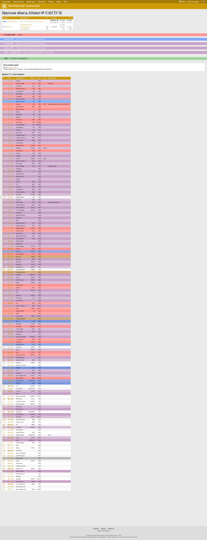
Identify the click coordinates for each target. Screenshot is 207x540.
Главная (96, 528)
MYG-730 (11, 210)
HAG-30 (10, 107)
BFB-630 (10, 244)
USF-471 (10, 370)
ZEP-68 (10, 112)
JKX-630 (10, 461)
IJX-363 (10, 406)
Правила (111, 528)
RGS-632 (10, 272)
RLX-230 (10, 202)
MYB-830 (11, 303)
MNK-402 (11, 466)
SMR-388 (11, 458)
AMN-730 (11, 140)
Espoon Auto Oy (25, 26)
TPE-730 (11, 120)
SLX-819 (10, 430)
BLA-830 (10, 215)
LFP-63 (10, 104)
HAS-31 (10, 109)
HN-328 (10, 127)
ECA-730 (10, 207)
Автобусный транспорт (24, 5)
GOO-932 (11, 435)
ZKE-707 (11, 337)
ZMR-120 (11, 427)
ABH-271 (11, 132)
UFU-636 (10, 251)
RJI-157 (10, 373)
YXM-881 (11, 481)
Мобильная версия (103, 531)
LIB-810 (10, 277)
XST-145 (10, 404)
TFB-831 (10, 241)
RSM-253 (11, 448)
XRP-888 (11, 479)
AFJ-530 (10, 228)
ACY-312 (10, 259)
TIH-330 (10, 275)
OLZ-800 (10, 381)
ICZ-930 (10, 443)
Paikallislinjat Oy (25, 29)
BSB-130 (10, 425)
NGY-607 (10, 254)
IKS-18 (10, 114)
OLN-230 (11, 174)
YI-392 (10, 83)
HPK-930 (10, 171)
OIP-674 (10, 295)
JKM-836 (10, 453)
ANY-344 (10, 365)
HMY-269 (11, 280)
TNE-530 (11, 158)
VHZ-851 (10, 391)
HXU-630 (11, 205)
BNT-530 (11, 231)
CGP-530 (10, 357)
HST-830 (10, 189)
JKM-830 (10, 450)
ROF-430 (10, 334)
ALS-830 (10, 153)
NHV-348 (10, 399)
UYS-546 (10, 419)
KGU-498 (11, 267)
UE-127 (10, 91)
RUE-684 (10, 378)
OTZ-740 (11, 363)
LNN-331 (10, 355)
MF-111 (10, 86)
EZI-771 (10, 311)
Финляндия (8, 26)
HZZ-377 (11, 329)
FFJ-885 (10, 313)
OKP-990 (11, 169)
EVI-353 (10, 409)
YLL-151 (10, 401)
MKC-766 (11, 233)
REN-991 (10, 156)
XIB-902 (10, 285)
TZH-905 (11, 422)
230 (4, 197)
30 (4, 81)
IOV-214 (10, 476)
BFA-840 (10, 223)
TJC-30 (10, 94)
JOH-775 (10, 489)
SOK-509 (11, 396)
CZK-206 (10, 316)
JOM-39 (10, 293)
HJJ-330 (10, 145)
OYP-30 (10, 117)
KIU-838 (10, 290)
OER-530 (10, 99)
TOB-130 (11, 187)
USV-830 (10, 182)
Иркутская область (12, 21)
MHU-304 (11, 195)
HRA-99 (10, 89)
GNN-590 (11, 386)
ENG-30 (10, 122)
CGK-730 (10, 360)
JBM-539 (10, 249)
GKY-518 (10, 414)
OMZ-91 (10, 101)
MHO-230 (11, 200)
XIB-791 (10, 288)
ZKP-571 (11, 445)
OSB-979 (11, 218)
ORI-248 (10, 344)
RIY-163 (10, 306)
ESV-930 (10, 474)
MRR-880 (11, 432)
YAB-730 (10, 246)
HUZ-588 (11, 342)
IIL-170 (10, 269)
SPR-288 (10, 487)
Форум (103, 528)
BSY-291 (10, 383)
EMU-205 (11, 412)
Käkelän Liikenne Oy (26, 24)
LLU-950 (10, 339)
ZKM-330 (11, 438)
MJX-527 (10, 213)
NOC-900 (10, 484)
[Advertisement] (103, 509)
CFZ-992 (10, 319)
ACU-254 (11, 138)
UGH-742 (11, 257)
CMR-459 (10, 469)
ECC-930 (10, 164)
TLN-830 (11, 151)
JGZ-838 (10, 347)
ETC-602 (10, 471)
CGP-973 (10, 375)
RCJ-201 (10, 148)
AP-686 (10, 81)
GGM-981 (11, 332)
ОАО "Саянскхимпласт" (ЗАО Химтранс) (32, 21)
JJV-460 (10, 388)
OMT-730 (11, 176)
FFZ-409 (10, 324)
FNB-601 (10, 463)
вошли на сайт (12, 67)
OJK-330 (10, 161)
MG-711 (10, 130)
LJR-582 (10, 197)
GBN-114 (11, 264)
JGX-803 (10, 352)
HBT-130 (11, 135)
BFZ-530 (10, 166)
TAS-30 (10, 96)
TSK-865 (11, 298)
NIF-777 (10, 394)
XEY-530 (10, 368)
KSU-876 (11, 456)
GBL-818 (10, 262)
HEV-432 (10, 143)
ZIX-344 (10, 308)
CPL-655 (10, 417)
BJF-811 (10, 321)
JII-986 (10, 326)
